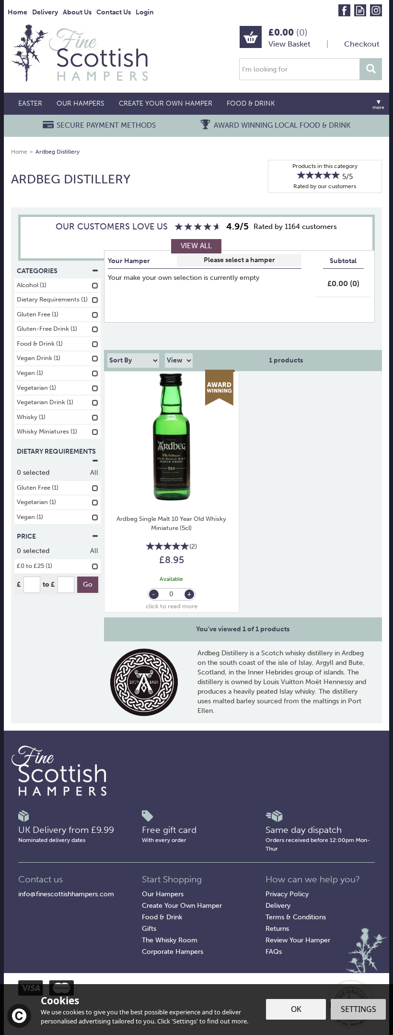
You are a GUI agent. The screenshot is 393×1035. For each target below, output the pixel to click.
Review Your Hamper (298, 940)
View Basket (289, 43)
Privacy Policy (287, 894)
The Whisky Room (169, 940)
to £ (49, 584)
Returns (277, 929)
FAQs (274, 952)
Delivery (278, 906)
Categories (37, 271)
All (94, 473)
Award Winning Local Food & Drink (282, 125)
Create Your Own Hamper (182, 906)
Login (145, 12)
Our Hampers (163, 894)
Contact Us (113, 12)
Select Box (239, 260)
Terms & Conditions (296, 917)
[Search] (371, 69)
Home (17, 12)
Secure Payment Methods (106, 125)
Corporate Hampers (172, 952)
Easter (30, 103)
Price (26, 536)
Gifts (149, 929)
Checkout (362, 43)
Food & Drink (162, 917)
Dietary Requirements (56, 451)
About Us (77, 12)
